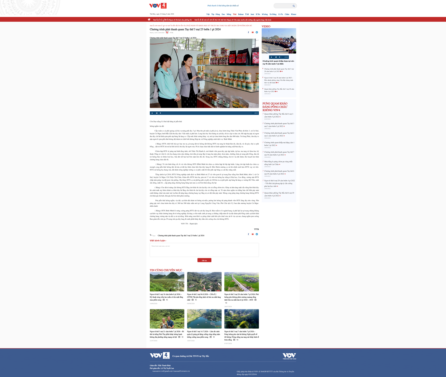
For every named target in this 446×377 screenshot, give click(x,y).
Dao (223, 13)
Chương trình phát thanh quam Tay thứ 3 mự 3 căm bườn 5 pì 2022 (279, 124)
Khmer (293, 13)
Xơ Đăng (273, 13)
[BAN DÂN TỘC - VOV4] (158, 5)
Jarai (252, 13)
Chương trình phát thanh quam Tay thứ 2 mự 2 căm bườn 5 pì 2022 (279, 134)
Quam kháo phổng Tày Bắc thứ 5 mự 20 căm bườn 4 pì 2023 (279, 89)
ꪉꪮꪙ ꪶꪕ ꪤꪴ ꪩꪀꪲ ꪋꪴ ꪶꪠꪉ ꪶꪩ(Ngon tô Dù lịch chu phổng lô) (172, 19)
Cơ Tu (280, 13)
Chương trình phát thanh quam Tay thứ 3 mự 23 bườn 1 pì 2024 (181, 234)
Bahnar (241, 13)
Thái (234, 13)
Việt (208, 13)
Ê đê (247, 13)
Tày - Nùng (215, 13)
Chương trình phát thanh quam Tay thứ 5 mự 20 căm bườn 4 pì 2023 (279, 69)
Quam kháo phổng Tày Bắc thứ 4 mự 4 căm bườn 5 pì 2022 (278, 115)
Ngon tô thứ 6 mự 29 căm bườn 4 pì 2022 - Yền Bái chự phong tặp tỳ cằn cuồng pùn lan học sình (279, 183)
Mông (229, 13)
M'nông (265, 13)
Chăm (287, 13)
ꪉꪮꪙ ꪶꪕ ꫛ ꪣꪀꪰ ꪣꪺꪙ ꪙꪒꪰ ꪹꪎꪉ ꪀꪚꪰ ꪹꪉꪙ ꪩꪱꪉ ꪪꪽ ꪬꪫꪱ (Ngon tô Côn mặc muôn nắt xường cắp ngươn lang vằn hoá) (233, 19)
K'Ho (258, 13)
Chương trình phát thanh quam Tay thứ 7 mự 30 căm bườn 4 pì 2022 (279, 153)
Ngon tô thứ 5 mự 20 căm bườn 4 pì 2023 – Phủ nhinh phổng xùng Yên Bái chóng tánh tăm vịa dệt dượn (278, 80)
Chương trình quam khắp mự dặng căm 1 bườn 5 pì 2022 (279, 143)
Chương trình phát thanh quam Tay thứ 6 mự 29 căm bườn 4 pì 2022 (279, 172)
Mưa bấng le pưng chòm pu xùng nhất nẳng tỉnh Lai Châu (278, 162)
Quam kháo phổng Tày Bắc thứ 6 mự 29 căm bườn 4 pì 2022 (279, 194)
